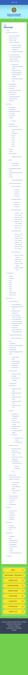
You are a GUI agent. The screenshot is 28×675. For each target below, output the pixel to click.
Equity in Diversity (16, 70)
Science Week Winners (17, 180)
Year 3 (13, 140)
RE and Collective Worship (15, 172)
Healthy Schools (16, 426)
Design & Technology (14, 111)
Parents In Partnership (15, 90)
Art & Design (12, 107)
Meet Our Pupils (13, 38)
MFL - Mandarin (13, 153)
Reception (14, 133)
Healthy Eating (16, 361)
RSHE (10, 174)
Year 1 (13, 135)
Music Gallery (15, 165)
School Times (12, 475)
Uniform (11, 502)
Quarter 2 (17, 192)
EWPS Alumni (12, 527)
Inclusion (14, 428)
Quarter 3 (17, 194)
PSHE (10, 170)
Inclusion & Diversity (14, 61)
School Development (14, 96)
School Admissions (14, 301)
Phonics (14, 121)
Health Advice (15, 357)
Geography (12, 124)
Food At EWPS (12, 349)
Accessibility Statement (14, 628)
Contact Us (9, 556)
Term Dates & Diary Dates (15, 553)
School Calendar (13, 498)
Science (11, 177)
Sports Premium (13, 98)
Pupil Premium (13, 92)
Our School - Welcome (11, 32)
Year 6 (13, 146)
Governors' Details (16, 45)
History (11, 149)
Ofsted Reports (13, 86)
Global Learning (13, 126)
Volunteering (12, 504)
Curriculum (9, 104)
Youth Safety (15, 367)
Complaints (12, 343)
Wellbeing (14, 365)
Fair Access (14, 327)
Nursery (11, 276)
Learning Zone (10, 273)
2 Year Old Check (13, 542)
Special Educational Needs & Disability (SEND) (17, 75)
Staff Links (11, 513)
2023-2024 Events (16, 210)
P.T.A (10, 529)
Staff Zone (8, 507)
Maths (10, 151)
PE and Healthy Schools (15, 168)
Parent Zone (9, 298)
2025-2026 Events (16, 186)
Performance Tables (14, 55)
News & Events (13, 383)
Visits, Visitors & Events (15, 183)
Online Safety (12, 293)
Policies (11, 410)
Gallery (11, 550)
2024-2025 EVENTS (16, 199)
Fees (10, 538)
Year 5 (13, 144)
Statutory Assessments (15, 477)
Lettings (11, 525)
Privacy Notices (19, 442)
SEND (13, 488)
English (11, 117)
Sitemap (14, 630)
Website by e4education (14, 624)
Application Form (13, 540)
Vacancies (11, 100)
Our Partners (12, 94)
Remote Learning (13, 445)
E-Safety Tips (12, 347)
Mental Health (15, 363)
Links (13, 471)
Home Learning (13, 370)
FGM (13, 359)
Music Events (15, 163)
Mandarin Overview (16, 156)
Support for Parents (14, 479)
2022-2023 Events (16, 231)
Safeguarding (12, 84)
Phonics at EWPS (16, 374)
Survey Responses (13, 496)
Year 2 (13, 137)
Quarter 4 (17, 196)
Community (9, 522)
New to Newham (16, 486)
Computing (12, 109)
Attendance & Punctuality (15, 335)
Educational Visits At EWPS (16, 345)
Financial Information (17, 51)
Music (10, 160)
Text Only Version (14, 626)
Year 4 (13, 142)
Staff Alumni (12, 515)
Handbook (11, 536)
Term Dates (12, 500)
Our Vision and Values (14, 36)
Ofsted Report (12, 544)
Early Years (12, 113)
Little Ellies (9, 533)
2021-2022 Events (16, 252)
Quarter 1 (17, 189)
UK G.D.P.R (14, 434)
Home (5, 25)
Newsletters (12, 385)
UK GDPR (11, 88)
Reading (14, 376)
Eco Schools (12, 115)
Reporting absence (17, 338)
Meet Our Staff (12, 40)
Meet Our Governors (14, 42)
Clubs (10, 341)
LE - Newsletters (13, 546)
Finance (14, 420)
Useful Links (12, 295)
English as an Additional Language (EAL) (17, 66)
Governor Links (13, 511)
